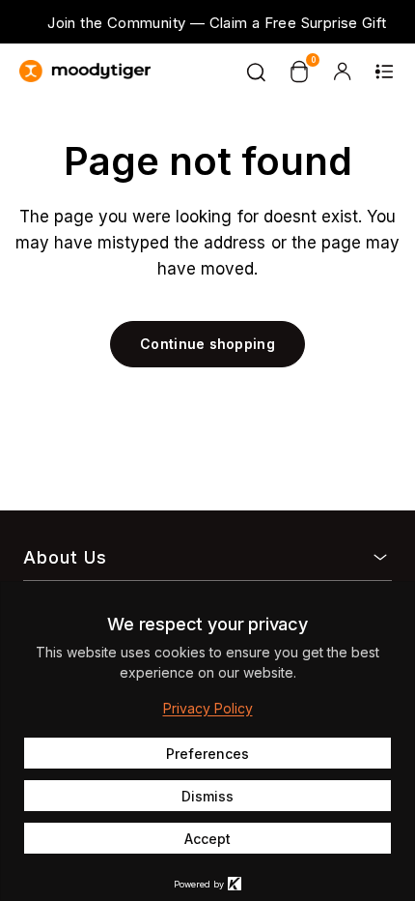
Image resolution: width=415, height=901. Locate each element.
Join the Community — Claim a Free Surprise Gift (216, 23)
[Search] (256, 71)
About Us (65, 557)
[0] (299, 71)
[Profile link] (341, 71)
